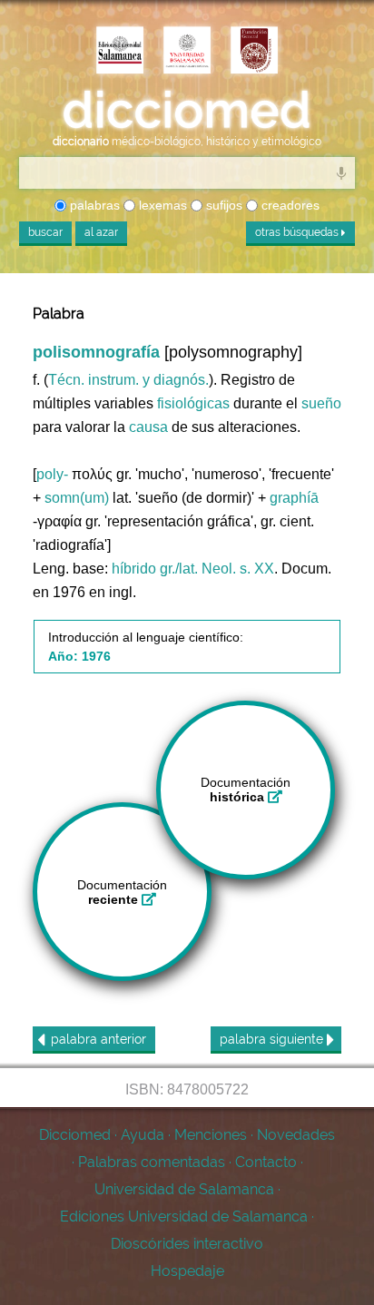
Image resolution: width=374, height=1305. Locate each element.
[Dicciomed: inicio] (187, 110)
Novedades (296, 1134)
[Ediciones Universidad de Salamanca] (120, 51)
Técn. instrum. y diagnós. (128, 380)
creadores (289, 205)
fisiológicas (193, 403)
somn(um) (76, 497)
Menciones (210, 1134)
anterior (98, 1039)
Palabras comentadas (151, 1162)
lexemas (161, 205)
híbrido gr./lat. (155, 568)
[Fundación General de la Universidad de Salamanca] (254, 51)
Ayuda (142, 1134)
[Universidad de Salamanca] (187, 51)
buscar (45, 232)
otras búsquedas (298, 232)
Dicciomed (75, 1134)
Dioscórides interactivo (187, 1243)
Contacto (266, 1162)
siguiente (273, 1039)
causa (148, 427)
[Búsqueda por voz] (341, 172)
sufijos (222, 205)
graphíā (294, 497)
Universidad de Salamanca (184, 1189)
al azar (101, 232)
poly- (52, 474)
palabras (93, 205)
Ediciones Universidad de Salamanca (184, 1216)
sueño (321, 403)
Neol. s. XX (238, 568)
